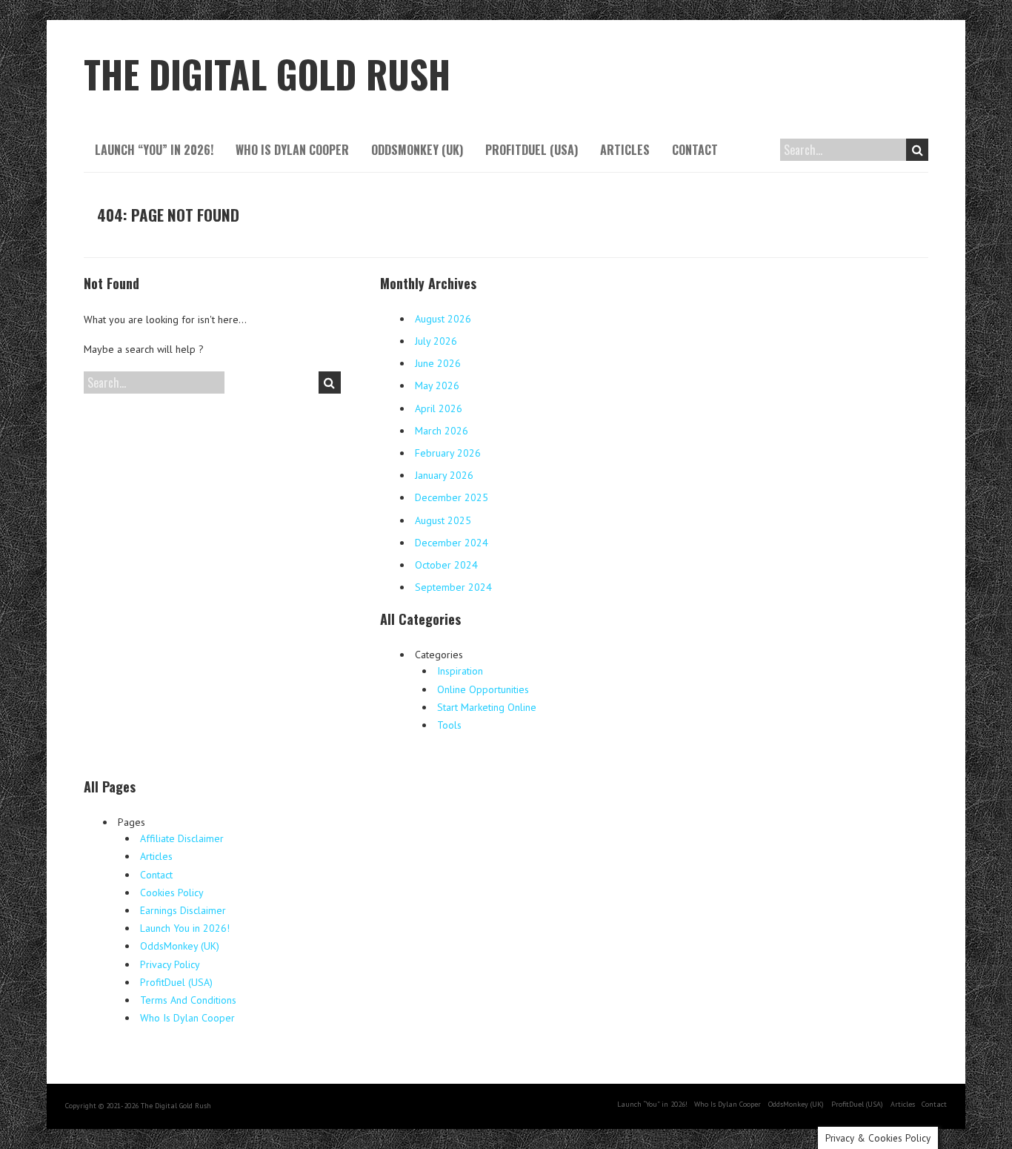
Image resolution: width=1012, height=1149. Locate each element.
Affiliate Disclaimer (182, 838)
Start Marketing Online (486, 707)
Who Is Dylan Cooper (292, 150)
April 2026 (438, 408)
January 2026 (444, 475)
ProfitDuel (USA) (531, 150)
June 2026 (438, 363)
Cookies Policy (172, 892)
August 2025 (443, 520)
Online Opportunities (483, 689)
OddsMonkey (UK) (417, 150)
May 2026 (437, 385)
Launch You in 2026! (185, 928)
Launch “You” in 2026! (154, 150)
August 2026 (443, 318)
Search (917, 150)
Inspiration (460, 671)
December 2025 (451, 497)
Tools (449, 725)
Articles (625, 150)
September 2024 (453, 587)
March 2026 (441, 430)
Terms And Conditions (188, 1000)
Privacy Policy (170, 964)
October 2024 (446, 565)
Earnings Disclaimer (183, 910)
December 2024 (451, 542)
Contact (695, 150)
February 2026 (448, 453)
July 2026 (436, 341)
